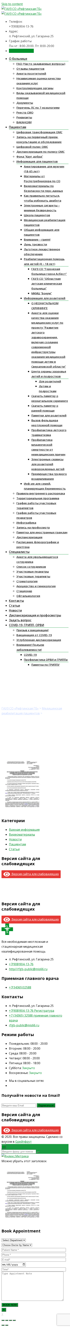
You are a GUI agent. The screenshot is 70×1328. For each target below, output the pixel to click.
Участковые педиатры (32, 571)
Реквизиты (24, 117)
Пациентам (17, 127)
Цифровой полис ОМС (32, 147)
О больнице (18, 59)
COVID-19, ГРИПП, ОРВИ (26, 625)
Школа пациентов (37, 215)
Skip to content (12, 4)
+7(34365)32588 (20, 987)
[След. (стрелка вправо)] (6, 1325)
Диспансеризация (29, 537)
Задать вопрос (20, 620)
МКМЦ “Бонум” (41, 293)
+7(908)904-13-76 (21, 964)
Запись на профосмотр (33, 527)
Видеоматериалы (22, 834)
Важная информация (24, 830)
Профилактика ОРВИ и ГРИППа (46, 659)
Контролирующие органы (34, 88)
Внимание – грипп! (37, 239)
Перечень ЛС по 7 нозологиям (38, 107)
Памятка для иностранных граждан (41, 532)
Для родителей (50, 381)
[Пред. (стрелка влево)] (2, 1325)
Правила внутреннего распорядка (40, 493)
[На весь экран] (10, 1320)
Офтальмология (28, 596)
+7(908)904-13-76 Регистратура (31, 1011)
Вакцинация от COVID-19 (34, 635)
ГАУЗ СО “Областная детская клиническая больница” (46, 283)
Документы (24, 103)
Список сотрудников (31, 566)
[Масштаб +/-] (14, 1320)
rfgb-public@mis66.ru (24, 1025)
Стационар (24, 591)
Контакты (16, 601)
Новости (15, 610)
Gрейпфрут (23, 1142)
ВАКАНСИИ (24, 122)
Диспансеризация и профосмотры (35, 615)
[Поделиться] (6, 1320)
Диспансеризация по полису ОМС (40, 151)
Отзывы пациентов (30, 68)
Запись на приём (21, 51)
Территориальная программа (37, 498)
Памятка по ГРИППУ (45, 664)
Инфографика (26, 522)
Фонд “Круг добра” (29, 156)
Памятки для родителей (48, 415)
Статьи (14, 605)
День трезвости (35, 244)
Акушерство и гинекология (36, 586)
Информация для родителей (44, 298)
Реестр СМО (24, 112)
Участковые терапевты (33, 576)
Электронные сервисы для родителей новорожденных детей (47, 464)
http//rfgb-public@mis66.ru (28, 969)
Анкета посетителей (31, 73)
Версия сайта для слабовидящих (34, 874)
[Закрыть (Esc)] (2, 1320)
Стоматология (27, 581)
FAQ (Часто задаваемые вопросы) (40, 64)
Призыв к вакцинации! (32, 630)
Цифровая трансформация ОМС (39, 132)
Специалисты (19, 552)
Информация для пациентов (37, 161)
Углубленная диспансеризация (38, 640)
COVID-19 (30, 655)
